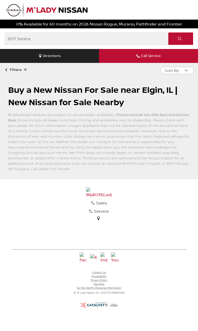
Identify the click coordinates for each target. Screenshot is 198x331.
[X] (93, 257)
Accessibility (99, 276)
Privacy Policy (99, 280)
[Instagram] (104, 258)
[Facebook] (83, 258)
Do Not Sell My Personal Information (99, 287)
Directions (52, 55)
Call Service (151, 55)
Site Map (99, 284)
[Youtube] (114, 258)
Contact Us (99, 272)
